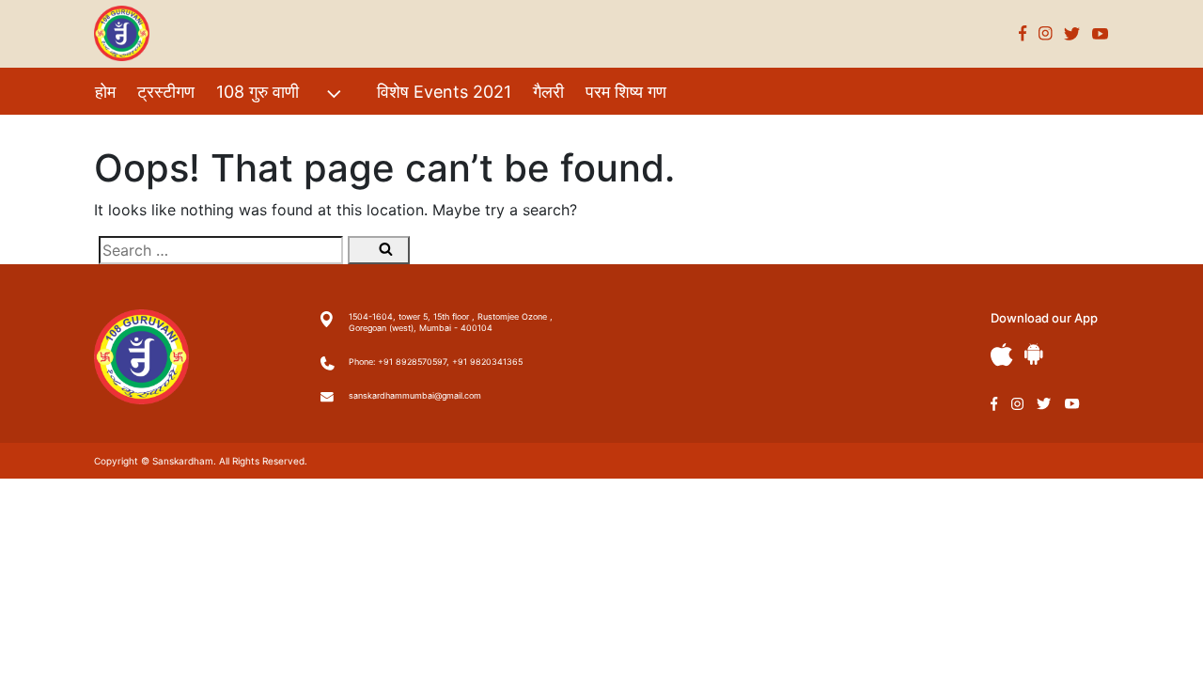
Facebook (1023, 33)
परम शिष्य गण (626, 92)
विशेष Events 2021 (444, 92)
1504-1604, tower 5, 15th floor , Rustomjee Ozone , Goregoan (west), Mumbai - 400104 (451, 322)
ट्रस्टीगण (166, 92)
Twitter (1072, 33)
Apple (1002, 355)
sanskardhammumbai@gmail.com (415, 395)
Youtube (1100, 33)
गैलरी (548, 92)
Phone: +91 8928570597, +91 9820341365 (436, 361)
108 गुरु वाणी (257, 92)
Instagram (1046, 33)
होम (105, 92)
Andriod (1033, 354)
